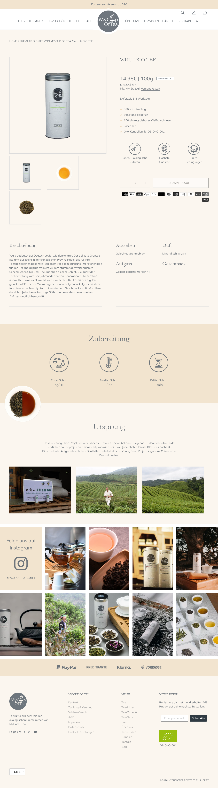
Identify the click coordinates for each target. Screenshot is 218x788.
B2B (124, 746)
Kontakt (73, 702)
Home (13, 41)
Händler (126, 737)
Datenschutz (76, 727)
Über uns (127, 727)
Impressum (75, 722)
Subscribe (198, 718)
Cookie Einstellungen (81, 732)
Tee (123, 702)
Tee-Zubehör (129, 712)
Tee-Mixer (127, 707)
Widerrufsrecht (78, 712)
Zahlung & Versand (80, 707)
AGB (71, 717)
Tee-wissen (128, 732)
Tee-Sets (127, 717)
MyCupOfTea (176, 780)
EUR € (16, 772)
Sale (124, 722)
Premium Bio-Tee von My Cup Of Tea (45, 41)
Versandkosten (150, 88)
